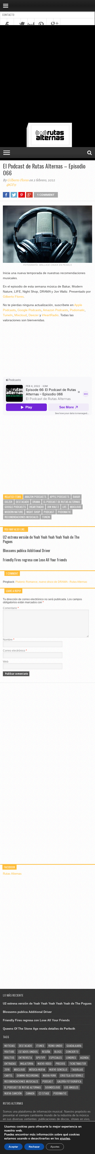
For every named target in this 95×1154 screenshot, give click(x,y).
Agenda (84, 1057)
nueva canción (13, 1093)
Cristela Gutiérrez (71, 1075)
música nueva (37, 1069)
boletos (9, 1057)
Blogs (58, 1051)
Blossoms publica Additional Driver (26, 550)
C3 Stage (44, 1093)
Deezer (33, 315)
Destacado (22, 502)
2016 (7, 1069)
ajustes (65, 1139)
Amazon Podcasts (55, 310)
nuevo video (44, 1063)
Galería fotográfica (69, 1081)
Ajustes (54, 1146)
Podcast (49, 512)
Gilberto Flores (17, 180)
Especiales (55, 1057)
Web (5, 661)
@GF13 (11, 184)
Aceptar (13, 1146)
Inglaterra (26, 1063)
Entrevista (25, 1057)
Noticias (9, 1046)
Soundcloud (52, 1087)
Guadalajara (73, 1046)
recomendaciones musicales (21, 517)
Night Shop (33, 512)
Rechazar (34, 1146)
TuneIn (8, 315)
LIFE (64, 507)
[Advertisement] (47, 74)
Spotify (40, 1057)
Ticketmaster (77, 1063)
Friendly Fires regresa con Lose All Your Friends (35, 559)
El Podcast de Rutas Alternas (62, 502)
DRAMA (36, 502)
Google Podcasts (29, 310)
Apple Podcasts (59, 497)
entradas (10, 1063)
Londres (71, 1057)
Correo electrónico (15, 650)
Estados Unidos (28, 1051)
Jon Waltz (53, 507)
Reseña (46, 1051)
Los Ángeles (71, 1087)
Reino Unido (55, 1046)
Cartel (8, 1075)
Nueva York (49, 1075)
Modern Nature (14, 512)
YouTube (9, 1051)
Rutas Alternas (12, 873)
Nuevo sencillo (58, 1069)
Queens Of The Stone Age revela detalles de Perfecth (39, 1028)
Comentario (11, 608)
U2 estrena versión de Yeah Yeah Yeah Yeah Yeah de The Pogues (41, 539)
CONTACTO (8, 15)
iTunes (40, 1046)
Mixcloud (20, 315)
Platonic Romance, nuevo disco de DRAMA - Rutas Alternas (51, 581)
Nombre (8, 639)
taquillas (77, 1069)
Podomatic (77, 310)
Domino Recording (28, 1075)
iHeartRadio (50, 315)
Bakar (76, 497)
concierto (72, 1051)
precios (60, 1063)
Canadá (30, 1093)
